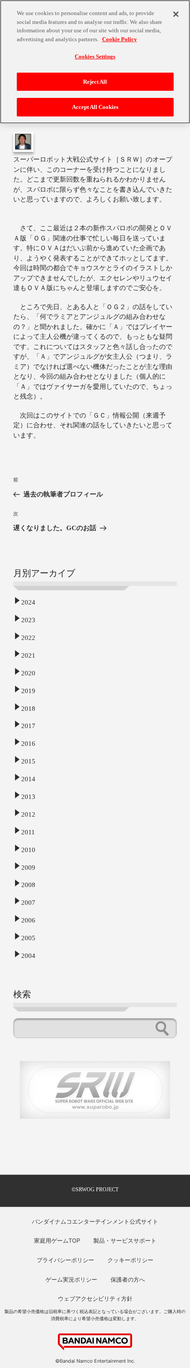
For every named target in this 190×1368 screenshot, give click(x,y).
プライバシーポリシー (65, 1259)
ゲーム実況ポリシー (71, 1279)
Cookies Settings (95, 56)
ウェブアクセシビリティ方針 (95, 1298)
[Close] (176, 14)
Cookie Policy (119, 39)
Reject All (95, 81)
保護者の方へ (127, 1279)
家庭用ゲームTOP (57, 1240)
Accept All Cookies (95, 107)
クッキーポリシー (130, 1259)
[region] (95, 62)
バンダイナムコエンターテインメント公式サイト (95, 1221)
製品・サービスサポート (124, 1240)
